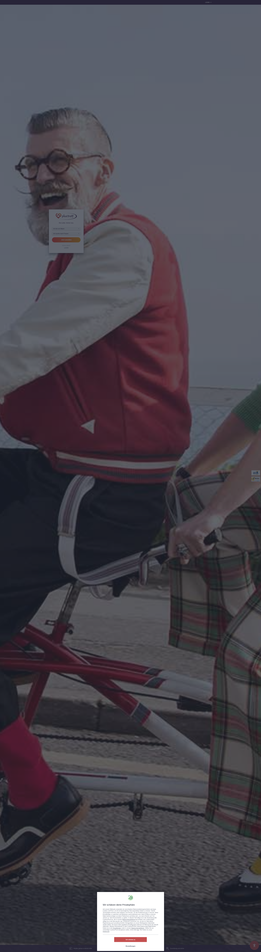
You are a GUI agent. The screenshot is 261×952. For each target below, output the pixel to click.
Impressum (106, 931)
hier (138, 930)
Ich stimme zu (130, 939)
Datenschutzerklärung (128, 919)
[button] (160, 896)
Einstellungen (117, 928)
